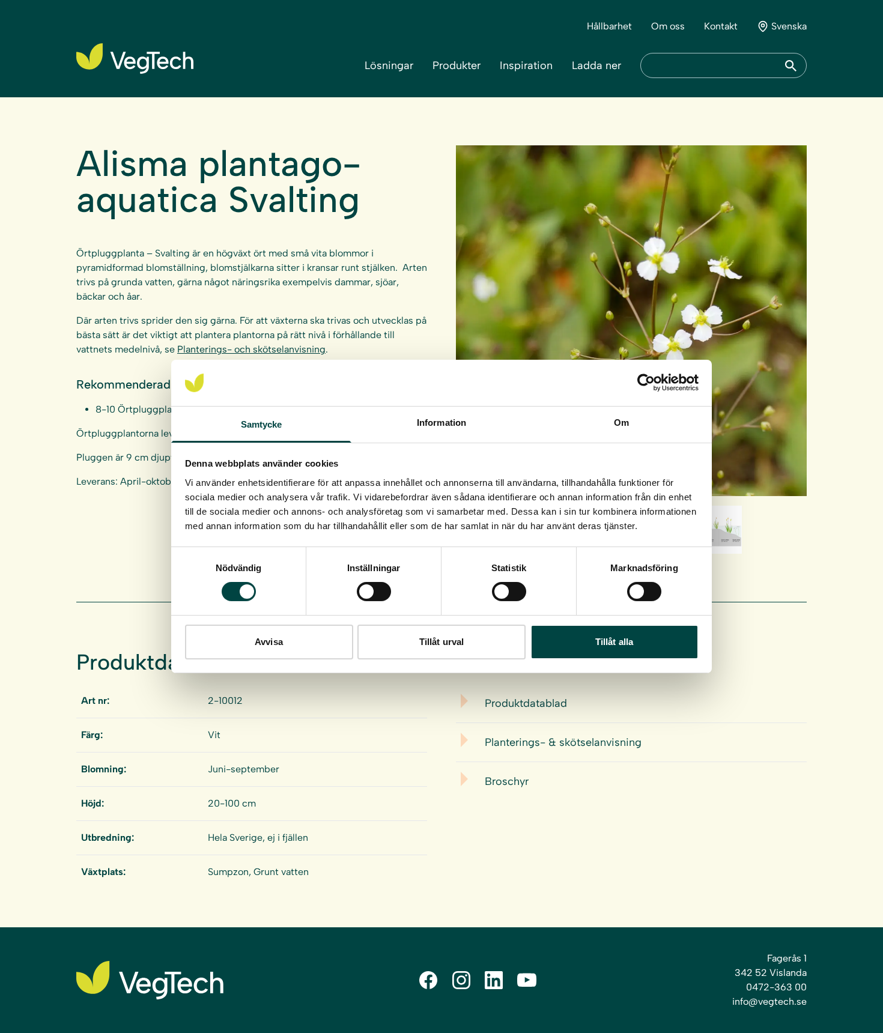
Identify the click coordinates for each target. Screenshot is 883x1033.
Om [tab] (621, 422)
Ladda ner (596, 65)
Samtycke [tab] (261, 424)
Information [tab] (441, 422)
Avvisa (269, 642)
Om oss (668, 26)
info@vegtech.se (769, 1001)
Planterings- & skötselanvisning (563, 742)
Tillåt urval (441, 642)
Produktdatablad (526, 703)
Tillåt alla (614, 642)
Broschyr (507, 781)
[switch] (374, 591)
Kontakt (721, 26)
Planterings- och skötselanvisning (251, 349)
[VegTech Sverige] (134, 58)
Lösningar (389, 65)
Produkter (456, 65)
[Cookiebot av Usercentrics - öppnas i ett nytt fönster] (646, 383)
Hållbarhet (609, 26)
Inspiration (526, 65)
